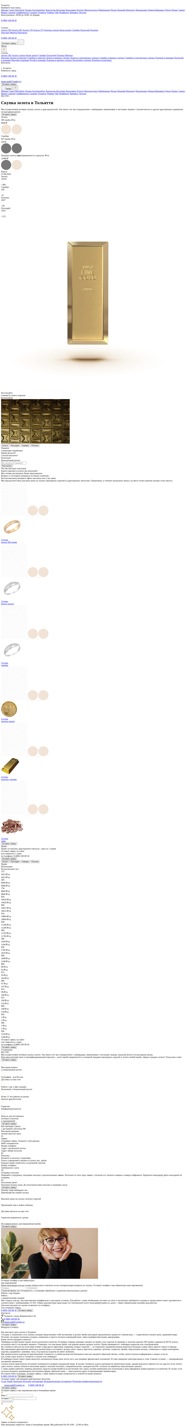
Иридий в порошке (20, 60)
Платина (94, 30)
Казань (28, 10)
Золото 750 (28, 30)
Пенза (168, 10)
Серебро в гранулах (36, 58)
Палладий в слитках (81, 60)
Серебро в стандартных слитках (140, 58)
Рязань (4, 12)
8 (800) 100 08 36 (9, 1310)
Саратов (11, 12)
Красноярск (71, 10)
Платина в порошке (164, 58)
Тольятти (42, 12)
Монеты (14, 32)
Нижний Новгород (126, 10)
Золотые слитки (51, 30)
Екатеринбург (38, 10)
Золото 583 (17, 30)
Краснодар (51, 10)
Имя (4, 1395)
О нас (3, 1381)
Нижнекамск (142, 10)
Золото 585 (6, 30)
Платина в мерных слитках (59, 60)
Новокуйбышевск (156, 10)
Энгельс (82, 12)
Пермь (174, 10)
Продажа (5, 32)
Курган (80, 10)
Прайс (10, 1381)
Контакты (22, 32)
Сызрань (33, 12)
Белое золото (65, 30)
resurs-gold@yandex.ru (14, 1322)
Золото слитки (18, 55)
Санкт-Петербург (17, 10)
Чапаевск (74, 12)
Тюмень (50, 12)
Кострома (60, 10)
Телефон (6, 1398)
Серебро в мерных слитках (111, 58)
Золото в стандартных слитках (84, 58)
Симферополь (22, 12)
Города (8, 89)
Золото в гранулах (18, 58)
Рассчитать (7, 466)
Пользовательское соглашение (58, 1381)
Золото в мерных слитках (58, 58)
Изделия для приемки (33, 1381)
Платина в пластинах (102, 60)
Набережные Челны (107, 10)
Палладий (85, 30)
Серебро (76, 30)
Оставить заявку (9, 43)
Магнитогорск (91, 10)
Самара (181, 10)
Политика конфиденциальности (87, 1381)
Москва (4, 10)
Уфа (57, 12)
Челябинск (64, 12)
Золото (5, 446)
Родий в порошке (38, 60)
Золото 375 (38, 30)
